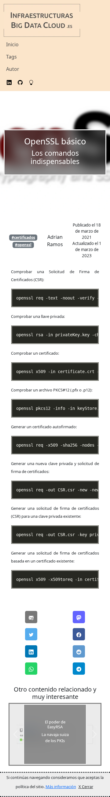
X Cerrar (86, 786)
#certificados (23, 237)
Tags (11, 56)
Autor (12, 69)
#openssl (23, 244)
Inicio (12, 44)
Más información (61, 786)
